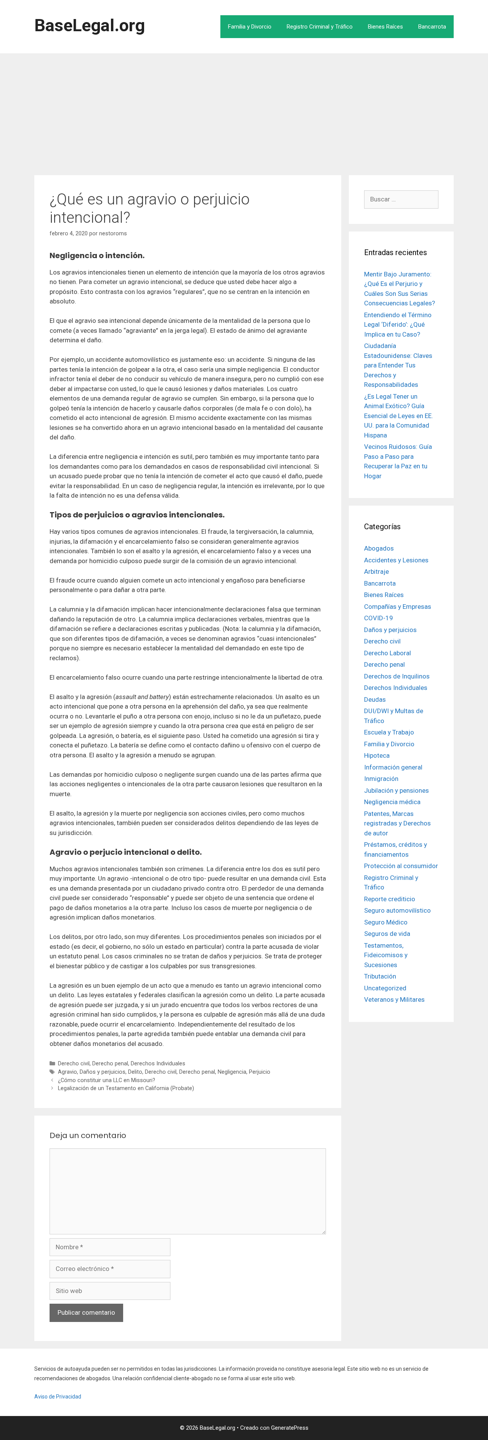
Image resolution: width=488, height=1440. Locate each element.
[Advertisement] (244, 110)
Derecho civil (74, 1063)
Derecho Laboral (387, 653)
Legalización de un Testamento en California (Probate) (126, 1088)
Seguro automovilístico (397, 910)
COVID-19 (378, 618)
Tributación (380, 976)
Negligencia (232, 1072)
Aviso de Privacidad (57, 1397)
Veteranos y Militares (394, 999)
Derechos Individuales (158, 1063)
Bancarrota (432, 26)
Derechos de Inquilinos (397, 676)
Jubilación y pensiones (396, 790)
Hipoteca (377, 755)
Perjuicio (259, 1072)
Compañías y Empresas (397, 606)
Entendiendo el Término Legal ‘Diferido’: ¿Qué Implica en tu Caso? (398, 324)
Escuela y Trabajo (389, 732)
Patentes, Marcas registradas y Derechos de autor (397, 823)
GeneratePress (289, 1427)
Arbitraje (376, 571)
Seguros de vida (387, 933)
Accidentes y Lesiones (396, 560)
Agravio (67, 1072)
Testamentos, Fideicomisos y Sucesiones (386, 955)
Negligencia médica (392, 802)
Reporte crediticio (389, 899)
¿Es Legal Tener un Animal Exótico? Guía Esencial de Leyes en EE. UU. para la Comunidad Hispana (398, 416)
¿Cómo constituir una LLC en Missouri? (106, 1080)
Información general (393, 767)
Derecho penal (110, 1063)
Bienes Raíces (385, 26)
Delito (135, 1072)
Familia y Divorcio (249, 26)
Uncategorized (385, 988)
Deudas (375, 699)
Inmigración (381, 778)
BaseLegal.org (89, 25)
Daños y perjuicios (102, 1072)
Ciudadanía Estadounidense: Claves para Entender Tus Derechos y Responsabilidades (398, 365)
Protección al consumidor (401, 866)
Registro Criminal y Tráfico (320, 26)
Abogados (379, 548)
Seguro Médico (386, 922)
